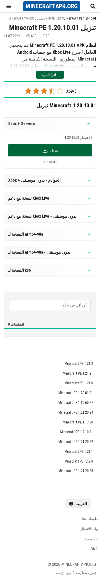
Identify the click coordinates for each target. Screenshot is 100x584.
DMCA (95, 549)
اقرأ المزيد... (50, 75)
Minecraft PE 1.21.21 (78, 373)
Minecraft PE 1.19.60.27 (75, 403)
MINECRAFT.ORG (52, 6)
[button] (8, 6)
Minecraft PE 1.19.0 (79, 461)
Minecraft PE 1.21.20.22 (75, 442)
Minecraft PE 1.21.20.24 (75, 412)
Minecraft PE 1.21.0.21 (76, 432)
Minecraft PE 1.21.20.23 (75, 471)
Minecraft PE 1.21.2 (79, 363)
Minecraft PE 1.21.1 (79, 451)
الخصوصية (92, 539)
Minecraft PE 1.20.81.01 (75, 393)
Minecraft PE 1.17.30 (78, 422)
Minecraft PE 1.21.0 (79, 383)
